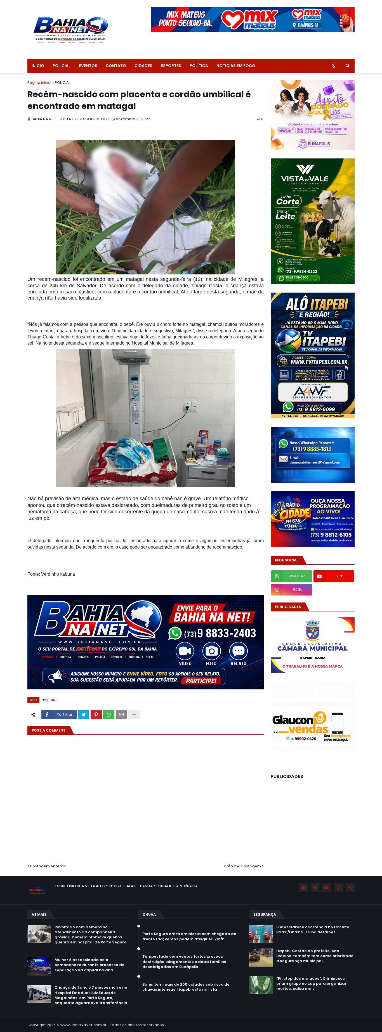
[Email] (121, 714)
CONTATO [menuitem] (116, 65)
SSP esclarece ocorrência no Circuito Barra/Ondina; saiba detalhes (312, 930)
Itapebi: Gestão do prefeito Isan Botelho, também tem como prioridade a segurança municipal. (314, 956)
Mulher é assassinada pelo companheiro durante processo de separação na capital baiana (89, 964)
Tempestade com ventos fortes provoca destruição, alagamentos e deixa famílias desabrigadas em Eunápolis (184, 961)
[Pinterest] (96, 714)
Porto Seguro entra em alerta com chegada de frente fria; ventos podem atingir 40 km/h (189, 936)
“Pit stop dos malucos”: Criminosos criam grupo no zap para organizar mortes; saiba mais (311, 983)
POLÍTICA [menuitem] (199, 65)
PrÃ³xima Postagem (242, 866)
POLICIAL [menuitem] (61, 65)
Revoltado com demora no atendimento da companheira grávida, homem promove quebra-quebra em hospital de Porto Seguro (90, 935)
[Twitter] (83, 714)
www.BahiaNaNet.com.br (83, 1025)
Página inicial (39, 82)
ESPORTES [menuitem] (171, 65)
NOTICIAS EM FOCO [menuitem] (235, 65)
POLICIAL (62, 82)
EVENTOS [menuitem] (88, 65)
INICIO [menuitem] (38, 65)
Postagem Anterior (48, 866)
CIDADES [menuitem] (143, 65)
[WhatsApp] (108, 714)
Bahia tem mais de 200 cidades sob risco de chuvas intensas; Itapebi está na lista (186, 987)
